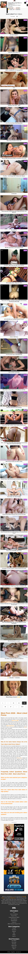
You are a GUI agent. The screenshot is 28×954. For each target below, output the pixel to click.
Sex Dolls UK (18, 952)
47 (10, 706)
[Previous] (8, 703)
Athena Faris (14, 945)
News (14, 912)
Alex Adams (14, 940)
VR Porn (9, 952)
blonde (25, 727)
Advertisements (14, 920)
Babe (14, 933)
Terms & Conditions (14, 914)
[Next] (16, 706)
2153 (22, 706)
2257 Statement (14, 918)
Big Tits (14, 936)
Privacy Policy (14, 915)
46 (5, 706)
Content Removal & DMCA (14, 917)
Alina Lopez (14, 942)
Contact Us (14, 922)
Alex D (14, 948)
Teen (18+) (14, 929)
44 (18, 703)
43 (13, 703)
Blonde (14, 934)
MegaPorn (13, 952)
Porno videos (19, 757)
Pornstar (14, 928)
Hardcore (14, 931)
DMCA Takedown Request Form (14, 923)
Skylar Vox (14, 947)
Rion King (14, 943)
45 (24, 703)
